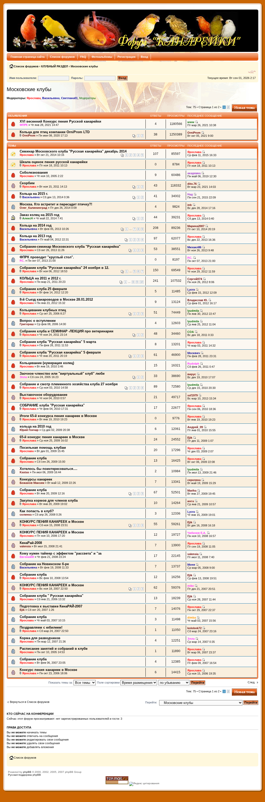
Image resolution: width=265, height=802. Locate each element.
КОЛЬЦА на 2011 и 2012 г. (40, 278)
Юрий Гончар (29, 429)
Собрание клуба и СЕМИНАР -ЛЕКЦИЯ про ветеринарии (66, 331)
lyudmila (193, 310)
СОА (190, 331)
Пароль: (77, 77)
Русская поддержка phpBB (24, 774)
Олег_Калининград (33, 207)
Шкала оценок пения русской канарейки (53, 162)
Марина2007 (195, 226)
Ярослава (34, 98)
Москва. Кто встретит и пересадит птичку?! (56, 204)
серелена (194, 480)
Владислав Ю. (197, 300)
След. (251, 682)
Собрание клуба (33, 458)
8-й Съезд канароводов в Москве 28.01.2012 (56, 299)
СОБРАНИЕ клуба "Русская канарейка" (52, 405)
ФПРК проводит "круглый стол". (47, 257)
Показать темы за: (60, 682)
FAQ (83, 56)
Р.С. (22, 260)
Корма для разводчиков (40, 638)
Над (190, 194)
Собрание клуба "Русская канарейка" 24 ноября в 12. (64, 268)
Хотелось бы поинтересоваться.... (48, 469)
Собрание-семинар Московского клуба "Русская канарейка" (70, 246)
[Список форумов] (125, 31)
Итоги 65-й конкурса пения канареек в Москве (58, 416)
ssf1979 (192, 395)
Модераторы (87, 98)
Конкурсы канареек (36, 479)
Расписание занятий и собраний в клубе (53, 649)
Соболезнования (34, 172)
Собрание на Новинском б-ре (44, 564)
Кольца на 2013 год (35, 236)
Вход (144, 56)
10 (141, 282)
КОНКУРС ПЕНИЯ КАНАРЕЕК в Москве (52, 522)
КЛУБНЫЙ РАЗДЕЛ (54, 66)
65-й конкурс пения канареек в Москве (52, 437)
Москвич (193, 353)
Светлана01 (69, 98)
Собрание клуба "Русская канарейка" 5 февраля (60, 352)
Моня (191, 564)
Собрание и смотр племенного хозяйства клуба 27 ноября (69, 384)
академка (194, 173)
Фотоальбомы (102, 56)
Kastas (24, 472)
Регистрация (126, 56)
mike (190, 585)
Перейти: (151, 702)
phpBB (27, 772)
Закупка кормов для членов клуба (49, 500)
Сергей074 (194, 278)
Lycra (191, 289)
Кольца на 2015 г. (34, 194)
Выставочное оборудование (43, 395)
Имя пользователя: (23, 77)
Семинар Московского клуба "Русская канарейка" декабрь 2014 (73, 151)
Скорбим (27, 183)
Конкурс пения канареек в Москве (48, 670)
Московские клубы (84, 66)
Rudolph (193, 363)
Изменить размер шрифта (252, 71)
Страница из (208, 107)
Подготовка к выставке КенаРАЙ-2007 (51, 606)
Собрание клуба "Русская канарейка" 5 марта (58, 342)
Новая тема (239, 105)
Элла (23, 377)
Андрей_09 (195, 427)
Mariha (191, 490)
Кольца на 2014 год (35, 225)
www (190, 122)
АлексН (27, 218)
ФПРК (24, 124)
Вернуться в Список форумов (29, 701)
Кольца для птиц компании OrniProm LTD (55, 132)
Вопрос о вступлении (38, 321)
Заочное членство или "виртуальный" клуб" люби (62, 373)
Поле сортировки (108, 682)
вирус (191, 374)
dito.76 (192, 183)
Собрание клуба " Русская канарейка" (51, 596)
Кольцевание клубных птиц (43, 310)
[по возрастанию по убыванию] (182, 682)
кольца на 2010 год (35, 426)
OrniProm (28, 135)
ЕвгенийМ (27, 556)
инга (190, 501)
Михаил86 (194, 247)
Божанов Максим (32, 482)
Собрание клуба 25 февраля (43, 289)
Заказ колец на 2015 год (39, 215)
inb (189, 204)
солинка (26, 514)
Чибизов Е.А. (196, 532)
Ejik (189, 437)
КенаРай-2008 (31, 543)
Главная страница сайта (28, 56)
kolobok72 (194, 628)
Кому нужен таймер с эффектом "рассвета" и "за (60, 553)
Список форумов (62, 56)
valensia (25, 546)
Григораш (27, 324)
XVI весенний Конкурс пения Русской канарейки (60, 121)
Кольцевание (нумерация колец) (47, 363)
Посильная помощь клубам (43, 448)
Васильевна (51, 98)
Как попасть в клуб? (37, 511)
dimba (191, 617)
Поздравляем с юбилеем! (41, 627)
